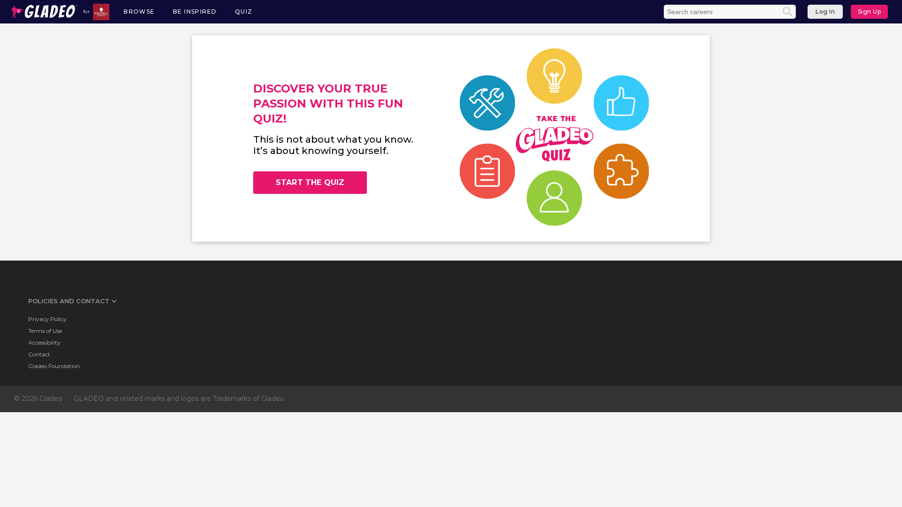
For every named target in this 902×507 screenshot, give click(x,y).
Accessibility (44, 342)
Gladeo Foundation (54, 365)
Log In (825, 11)
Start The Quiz (310, 182)
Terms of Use (45, 330)
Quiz (244, 11)
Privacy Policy (47, 319)
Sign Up (869, 11)
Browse (139, 11)
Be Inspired (195, 11)
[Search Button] (787, 12)
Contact (39, 354)
